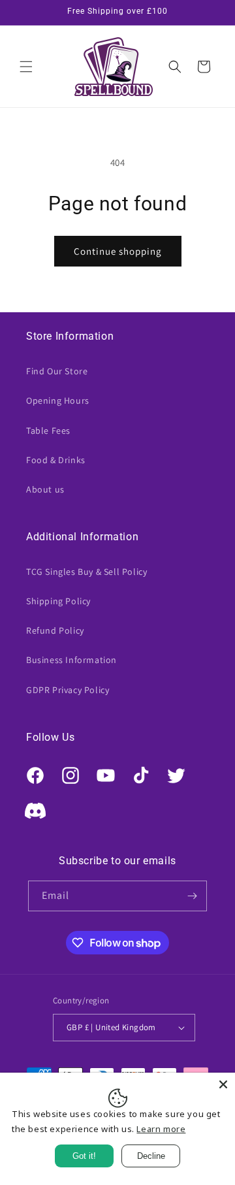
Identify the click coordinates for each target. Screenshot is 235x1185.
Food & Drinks (56, 460)
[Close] (223, 1084)
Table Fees (48, 430)
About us (45, 489)
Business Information (71, 660)
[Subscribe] (192, 896)
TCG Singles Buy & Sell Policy (86, 571)
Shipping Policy (58, 601)
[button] (26, 66)
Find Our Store (56, 371)
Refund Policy (55, 630)
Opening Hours (57, 400)
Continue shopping (118, 251)
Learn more (160, 1129)
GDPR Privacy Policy (67, 690)
